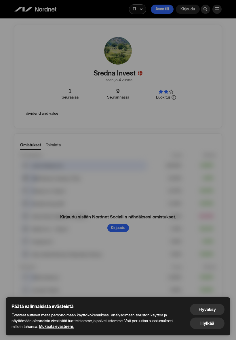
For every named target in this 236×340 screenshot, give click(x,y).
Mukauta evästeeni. (56, 326)
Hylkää (207, 323)
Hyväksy (207, 309)
